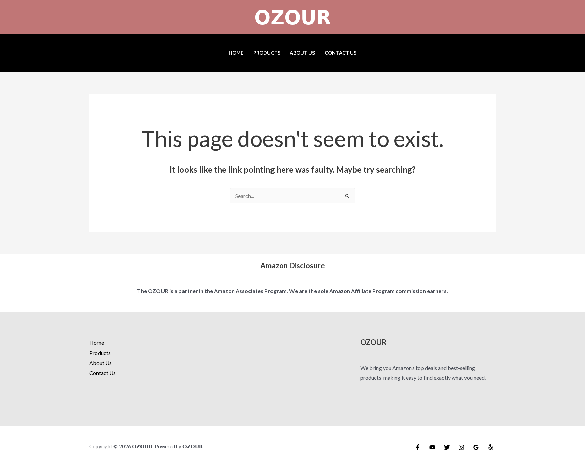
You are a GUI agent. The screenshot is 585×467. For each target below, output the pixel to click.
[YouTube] (432, 447)
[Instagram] (461, 447)
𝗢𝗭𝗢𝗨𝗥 (292, 16)
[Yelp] (491, 447)
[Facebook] (418, 447)
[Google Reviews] (476, 447)
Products (266, 53)
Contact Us (340, 53)
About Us (302, 53)
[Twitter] (447, 447)
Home (236, 53)
